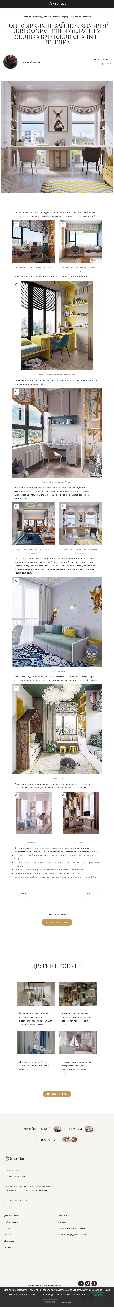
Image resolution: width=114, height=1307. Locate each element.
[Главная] (57, 4)
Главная (27, 16)
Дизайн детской (37, 1129)
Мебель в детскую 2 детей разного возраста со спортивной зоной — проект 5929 (55, 876)
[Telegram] (87, 1283)
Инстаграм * (50, 1140)
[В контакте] (81, 1283)
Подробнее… (66, 1302)
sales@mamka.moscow (15, 1176)
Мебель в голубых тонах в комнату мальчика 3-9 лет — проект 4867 (48, 873)
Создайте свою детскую (57, 922)
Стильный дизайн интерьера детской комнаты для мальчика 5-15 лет (48, 869)
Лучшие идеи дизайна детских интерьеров (51, 16)
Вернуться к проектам (57, 1094)
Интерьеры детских (81, 16)
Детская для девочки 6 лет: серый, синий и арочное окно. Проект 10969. (34, 1065)
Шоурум (75, 1129)
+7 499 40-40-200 (13, 1170)
